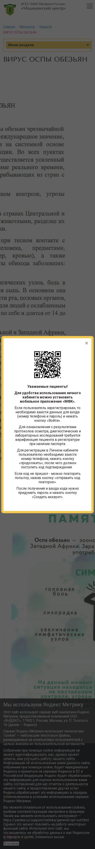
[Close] (86, 343)
